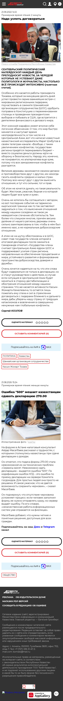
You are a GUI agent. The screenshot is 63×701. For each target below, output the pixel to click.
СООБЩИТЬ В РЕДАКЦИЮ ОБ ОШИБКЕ (24, 605)
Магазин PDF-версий (15, 601)
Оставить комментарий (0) (32, 333)
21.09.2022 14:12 (9, 12)
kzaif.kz (31, 442)
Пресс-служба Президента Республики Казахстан (28, 64)
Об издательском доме (31, 597)
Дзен (37, 526)
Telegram (49, 526)
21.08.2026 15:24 (9, 382)
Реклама (7, 597)
